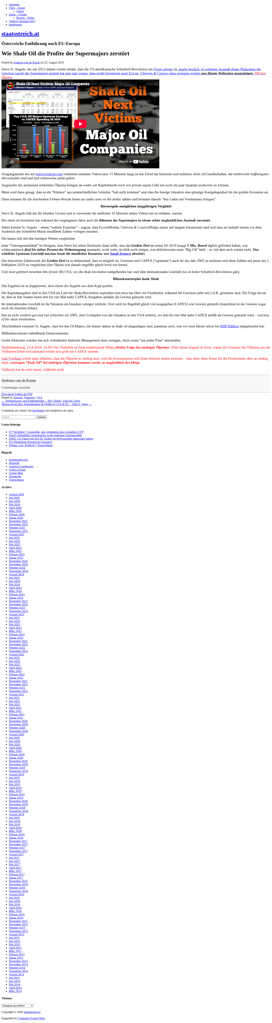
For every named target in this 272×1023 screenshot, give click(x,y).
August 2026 (16, 494)
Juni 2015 (14, 941)
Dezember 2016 (18, 881)
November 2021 (18, 684)
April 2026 (15, 507)
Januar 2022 (16, 677)
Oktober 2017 (17, 847)
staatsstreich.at (32, 1012)
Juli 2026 (14, 497)
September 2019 (18, 771)
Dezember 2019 (18, 761)
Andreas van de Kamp (18, 380)
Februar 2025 (17, 554)
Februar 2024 (17, 594)
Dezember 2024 (18, 561)
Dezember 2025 (18, 521)
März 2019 (15, 791)
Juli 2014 (14, 977)
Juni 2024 (14, 581)
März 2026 (15, 511)
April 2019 (15, 787)
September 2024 (18, 571)
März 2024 (15, 591)
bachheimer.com (18, 459)
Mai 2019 (14, 784)
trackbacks (38, 410)
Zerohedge (15, 476)
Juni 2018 (14, 821)
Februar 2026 (17, 514)
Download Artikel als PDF (17, 394)
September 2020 (18, 731)
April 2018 (15, 827)
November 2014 (18, 964)
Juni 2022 (14, 661)
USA (39, 397)
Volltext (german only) (22, 21)
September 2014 (18, 971)
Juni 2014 (14, 981)
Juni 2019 (14, 781)
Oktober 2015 (17, 927)
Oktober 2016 (17, 887)
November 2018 (18, 804)
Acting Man (16, 473)
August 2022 (16, 654)
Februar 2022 (17, 674)
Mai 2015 (14, 944)
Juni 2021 (14, 701)
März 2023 (15, 631)
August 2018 (16, 814)
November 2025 (18, 524)
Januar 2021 (16, 717)
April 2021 (15, 707)
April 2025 (15, 547)
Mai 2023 (14, 624)
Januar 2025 (16, 557)
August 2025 (16, 534)
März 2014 (15, 991)
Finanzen (29, 397)
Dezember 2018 (18, 801)
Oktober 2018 (17, 807)
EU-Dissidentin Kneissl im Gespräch (30, 442)
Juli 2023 (14, 617)
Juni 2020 (14, 741)
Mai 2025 (14, 544)
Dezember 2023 (18, 601)
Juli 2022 (14, 657)
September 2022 (18, 651)
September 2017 (18, 851)
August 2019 (16, 774)
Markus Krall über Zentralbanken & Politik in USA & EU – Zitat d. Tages (46, 404)
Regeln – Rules (25, 17)
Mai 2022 (14, 664)
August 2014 (16, 974)
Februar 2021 (17, 714)
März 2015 (15, 951)
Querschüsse (16, 479)
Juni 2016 (14, 901)
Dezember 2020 (18, 721)
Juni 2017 (14, 861)
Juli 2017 (14, 857)
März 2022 (15, 671)
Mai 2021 (14, 704)
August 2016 (16, 894)
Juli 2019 (14, 777)
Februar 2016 (17, 914)
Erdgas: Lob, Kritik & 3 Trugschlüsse (31, 445)
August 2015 (16, 934)
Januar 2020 (16, 757)
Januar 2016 (16, 917)
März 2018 (15, 831)
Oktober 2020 (17, 727)
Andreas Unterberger (21, 466)
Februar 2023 (17, 634)
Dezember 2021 (18, 681)
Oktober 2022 (17, 647)
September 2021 (18, 691)
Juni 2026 (14, 501)
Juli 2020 (14, 737)
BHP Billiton (229, 326)
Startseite (14, 4)
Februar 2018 (17, 834)
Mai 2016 (14, 904)
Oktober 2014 (17, 967)
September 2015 (18, 931)
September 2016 (18, 891)
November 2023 (18, 604)
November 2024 (18, 564)
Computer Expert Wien (31, 1018)
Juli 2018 (14, 817)
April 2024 (15, 587)
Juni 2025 (14, 541)
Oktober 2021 (17, 687)
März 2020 (15, 751)
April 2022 (15, 667)
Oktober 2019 (17, 767)
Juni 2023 (14, 621)
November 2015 (18, 924)
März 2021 (15, 711)
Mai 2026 (14, 504)
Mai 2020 (14, 744)
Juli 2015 (14, 937)
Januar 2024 (16, 597)
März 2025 (15, 551)
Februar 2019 (17, 794)
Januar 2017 (16, 877)
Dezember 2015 (18, 921)
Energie (18, 397)
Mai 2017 (14, 864)
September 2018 (18, 811)
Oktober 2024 (17, 567)
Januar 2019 (16, 797)
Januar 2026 (16, 517)
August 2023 (16, 614)
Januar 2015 (16, 957)
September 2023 (18, 611)
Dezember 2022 (18, 641)
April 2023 (15, 627)
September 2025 (18, 531)
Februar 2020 (17, 754)
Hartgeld (14, 463)
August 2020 (16, 734)
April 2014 (15, 987)
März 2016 (15, 911)
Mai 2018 (14, 824)
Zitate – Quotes (18, 14)
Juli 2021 (14, 697)
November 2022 (18, 644)
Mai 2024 (14, 584)
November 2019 (18, 764)
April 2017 (15, 867)
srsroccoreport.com (49, 174)
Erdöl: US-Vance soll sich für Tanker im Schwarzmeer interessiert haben (51, 438)
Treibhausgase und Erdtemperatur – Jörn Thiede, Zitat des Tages (40, 400)
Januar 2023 (16, 637)
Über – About (17, 7)
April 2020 (15, 747)
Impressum (15, 24)
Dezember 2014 (18, 961)
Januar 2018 (16, 837)
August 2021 (16, 694)
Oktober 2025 (17, 527)
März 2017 (15, 871)
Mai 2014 (14, 984)
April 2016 (15, 907)
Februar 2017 (17, 874)
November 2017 (18, 844)
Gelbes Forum (17, 469)
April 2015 (15, 947)
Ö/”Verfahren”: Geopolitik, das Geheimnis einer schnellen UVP (46, 432)
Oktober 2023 (17, 607)
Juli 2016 (14, 897)
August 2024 (16, 574)
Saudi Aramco (120, 254)
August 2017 (16, 854)
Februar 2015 (17, 954)
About (20, 11)
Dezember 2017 (18, 841)
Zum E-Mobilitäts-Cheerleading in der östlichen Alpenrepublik (45, 435)
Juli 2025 (14, 537)
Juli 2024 (14, 577)
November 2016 (18, 884)
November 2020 (18, 724)
